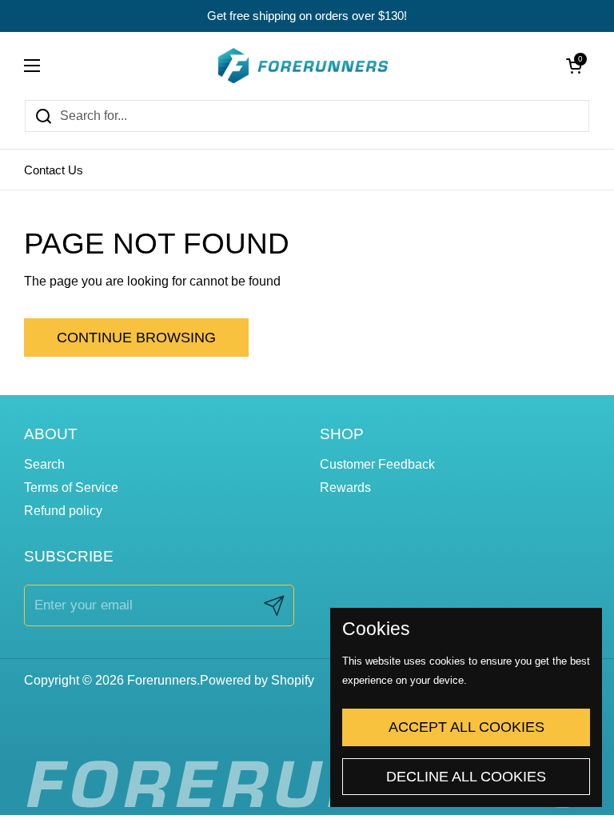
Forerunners (162, 680)
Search (44, 464)
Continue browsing (136, 338)
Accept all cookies (466, 727)
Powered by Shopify (257, 680)
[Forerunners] (303, 65)
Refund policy (63, 510)
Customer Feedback (377, 464)
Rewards (345, 487)
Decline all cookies (466, 777)
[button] (574, 66)
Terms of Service (71, 487)
